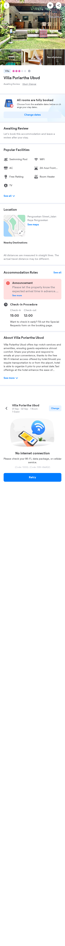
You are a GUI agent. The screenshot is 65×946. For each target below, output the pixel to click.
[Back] (6, 5)
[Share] (58, 5)
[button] (14, 226)
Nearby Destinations (15, 242)
